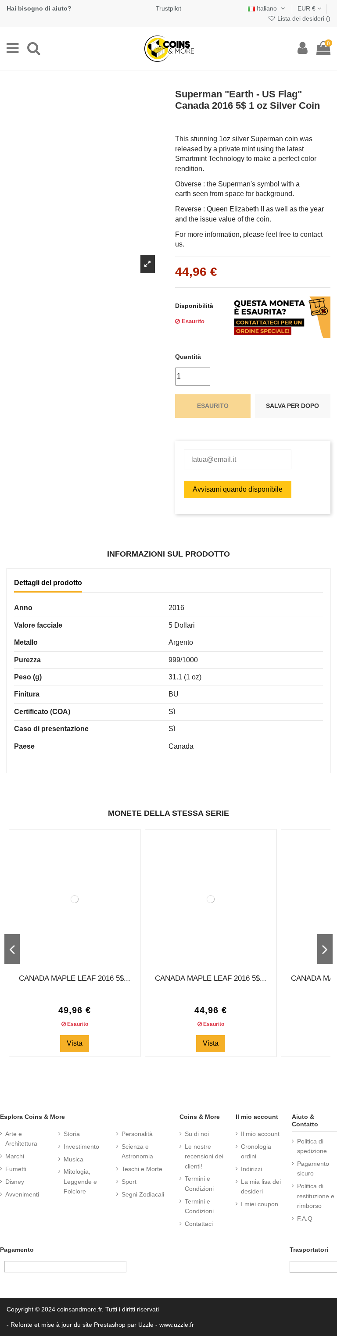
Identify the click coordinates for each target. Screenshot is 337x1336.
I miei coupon (259, 1203)
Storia (72, 1133)
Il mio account (260, 1133)
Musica (73, 1159)
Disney (14, 1181)
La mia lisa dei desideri (261, 1186)
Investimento (81, 1146)
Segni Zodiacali (143, 1194)
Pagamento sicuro (313, 1168)
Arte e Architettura (21, 1138)
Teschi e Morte (142, 1168)
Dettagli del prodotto (48, 582)
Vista (74, 1043)
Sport (129, 1181)
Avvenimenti (22, 1194)
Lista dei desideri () (303, 18)
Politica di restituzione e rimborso (315, 1195)
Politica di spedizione (312, 1146)
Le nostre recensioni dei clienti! (204, 1156)
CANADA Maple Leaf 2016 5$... (74, 978)
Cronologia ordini (256, 1151)
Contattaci (199, 1223)
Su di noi (197, 1133)
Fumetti (15, 1168)
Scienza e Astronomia (137, 1151)
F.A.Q (304, 1218)
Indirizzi (251, 1168)
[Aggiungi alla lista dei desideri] (68, 956)
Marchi (14, 1156)
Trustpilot (168, 8)
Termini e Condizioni (199, 1183)
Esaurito (213, 405)
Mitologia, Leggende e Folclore (80, 1181)
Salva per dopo (292, 405)
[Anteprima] (82, 956)
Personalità (137, 1133)
